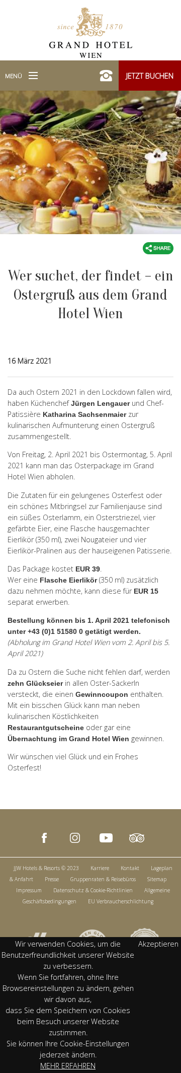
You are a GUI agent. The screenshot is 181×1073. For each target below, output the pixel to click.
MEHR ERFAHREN (68, 1065)
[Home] (90, 31)
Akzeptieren (158, 944)
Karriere (99, 868)
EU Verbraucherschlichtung (120, 901)
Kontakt (130, 868)
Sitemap (156, 879)
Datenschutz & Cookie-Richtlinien (93, 890)
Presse (52, 879)
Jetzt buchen (149, 76)
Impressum (29, 890)
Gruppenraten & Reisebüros (103, 879)
